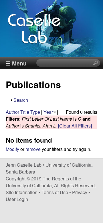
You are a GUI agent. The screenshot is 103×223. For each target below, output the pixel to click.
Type (35, 112)
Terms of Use (54, 192)
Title (24, 112)
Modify (12, 149)
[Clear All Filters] (75, 125)
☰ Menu (16, 63)
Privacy (79, 192)
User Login (17, 199)
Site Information (21, 192)
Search (20, 100)
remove (33, 149)
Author (12, 112)
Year (48, 112)
